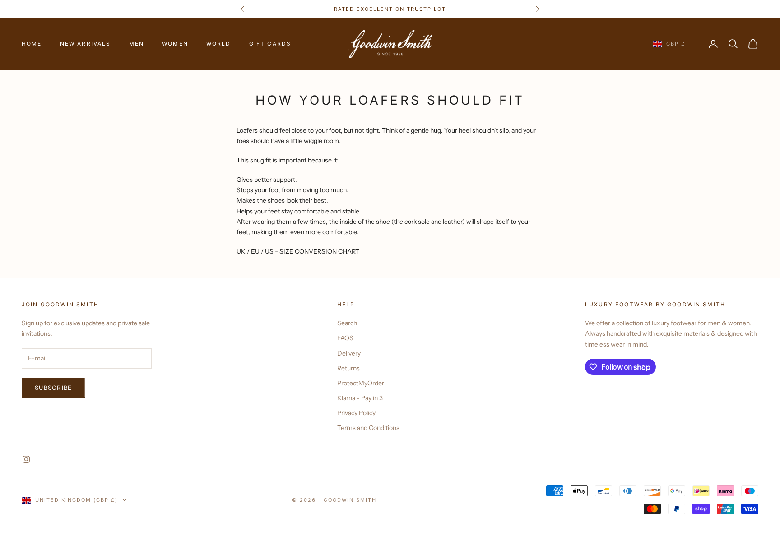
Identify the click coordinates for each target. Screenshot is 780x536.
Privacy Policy (356, 413)
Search (347, 323)
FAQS (345, 338)
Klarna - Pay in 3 (360, 398)
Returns (348, 368)
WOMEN (175, 43)
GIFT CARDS (270, 43)
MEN (136, 43)
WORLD (218, 43)
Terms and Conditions (368, 428)
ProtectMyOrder (360, 383)
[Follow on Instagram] (26, 459)
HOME (32, 43)
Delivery (349, 353)
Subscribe (53, 387)
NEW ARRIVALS (85, 43)
